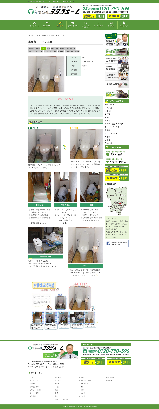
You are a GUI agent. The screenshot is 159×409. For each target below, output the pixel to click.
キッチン (31, 48)
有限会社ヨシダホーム (77, 406)
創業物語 (33, 396)
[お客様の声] (117, 60)
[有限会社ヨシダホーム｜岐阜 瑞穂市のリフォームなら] (54, 13)
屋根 (57, 48)
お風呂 (38, 48)
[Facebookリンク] (117, 243)
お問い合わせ (110, 377)
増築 (55, 51)
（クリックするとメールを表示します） (49, 367)
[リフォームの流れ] (117, 155)
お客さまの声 (34, 387)
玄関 (30, 51)
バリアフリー (48, 51)
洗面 (48, 48)
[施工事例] (117, 52)
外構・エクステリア (61, 399)
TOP (31, 377)
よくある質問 (34, 393)
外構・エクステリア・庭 (67, 48)
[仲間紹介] (117, 76)
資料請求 (109, 380)
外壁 (52, 48)
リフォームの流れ (35, 390)
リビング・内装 (38, 51)
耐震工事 (61, 51)
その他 (77, 51)
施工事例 (58, 377)
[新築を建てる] (117, 94)
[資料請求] (117, 177)
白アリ (83, 393)
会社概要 (33, 384)
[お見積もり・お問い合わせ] (117, 169)
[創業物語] (117, 68)
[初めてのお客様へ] (117, 39)
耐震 (82, 390)
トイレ (43, 48)
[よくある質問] (117, 84)
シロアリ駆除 (69, 51)
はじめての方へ (35, 380)
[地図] (117, 201)
